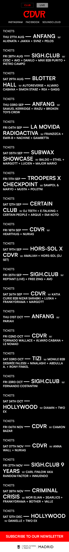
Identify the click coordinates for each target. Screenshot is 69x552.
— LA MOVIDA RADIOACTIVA (31, 129)
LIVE (42, 5)
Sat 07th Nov (13, 446)
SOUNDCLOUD (52, 22)
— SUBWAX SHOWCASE (28, 155)
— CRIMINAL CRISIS (30, 493)
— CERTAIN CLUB (28, 206)
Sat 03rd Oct (13, 359)
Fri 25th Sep (12, 275)
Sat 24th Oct (13, 401)
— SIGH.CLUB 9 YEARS (33, 467)
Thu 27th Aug (13, 37)
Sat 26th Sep (12, 294)
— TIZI (32, 358)
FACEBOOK (33, 22)
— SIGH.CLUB (42, 55)
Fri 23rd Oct (13, 382)
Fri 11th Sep (11, 179)
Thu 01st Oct (13, 317)
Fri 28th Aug (13, 56)
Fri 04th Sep (12, 127)
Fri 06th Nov (13, 427)
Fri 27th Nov (13, 465)
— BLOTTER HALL (29, 81)
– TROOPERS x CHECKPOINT (32, 181)
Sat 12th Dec (12, 517)
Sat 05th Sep (12, 153)
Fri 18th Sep (12, 230)
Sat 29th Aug (13, 79)
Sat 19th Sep (12, 249)
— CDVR (33, 229)
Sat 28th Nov (13, 491)
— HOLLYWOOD (20, 403)
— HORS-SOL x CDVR (33, 251)
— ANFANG (40, 36)
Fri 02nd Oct (13, 336)
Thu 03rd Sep (13, 105)
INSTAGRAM (15, 22)
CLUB (27, 5)
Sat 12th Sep (12, 204)
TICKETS (8, 31)
